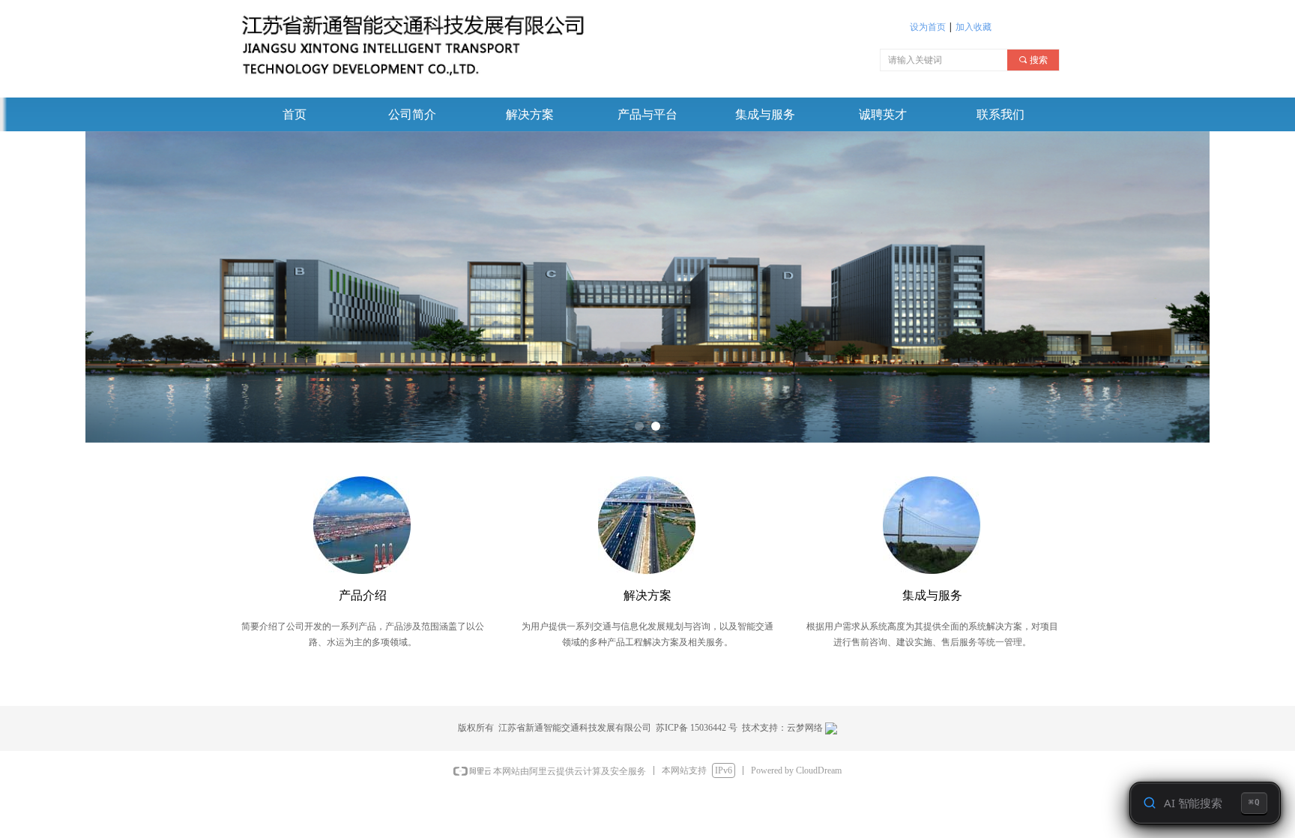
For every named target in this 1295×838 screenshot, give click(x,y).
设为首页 (928, 26)
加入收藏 (973, 26)
